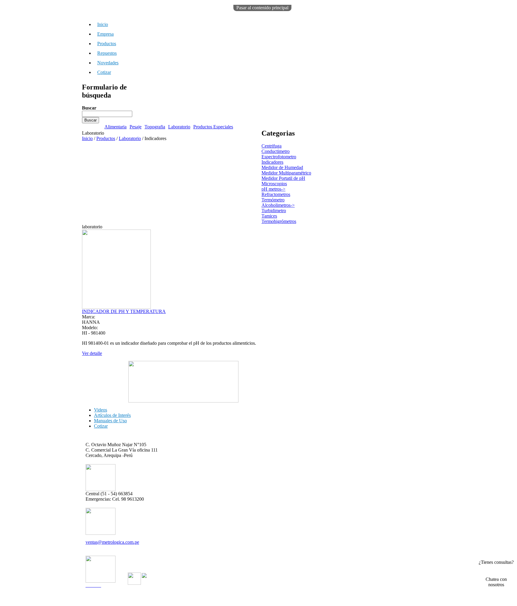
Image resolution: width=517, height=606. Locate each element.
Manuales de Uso (110, 420)
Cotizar (104, 72)
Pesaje (136, 126)
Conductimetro (275, 151)
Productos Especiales (213, 126)
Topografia (155, 126)
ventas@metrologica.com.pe (112, 542)
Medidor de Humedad (282, 167)
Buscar (89, 107)
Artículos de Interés (112, 415)
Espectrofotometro (278, 156)
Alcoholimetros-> (278, 205)
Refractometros (275, 194)
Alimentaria (115, 126)
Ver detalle (92, 353)
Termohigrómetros (278, 221)
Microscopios (274, 183)
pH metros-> (273, 189)
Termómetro (273, 199)
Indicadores (272, 162)
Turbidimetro (273, 210)
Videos (100, 409)
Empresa (105, 34)
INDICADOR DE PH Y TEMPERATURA (124, 311)
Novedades (107, 62)
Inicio (102, 24)
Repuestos (107, 53)
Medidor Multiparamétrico (286, 172)
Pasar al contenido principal (262, 7)
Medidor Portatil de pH (283, 178)
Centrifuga (271, 145)
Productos (106, 43)
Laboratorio (179, 126)
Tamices (269, 215)
